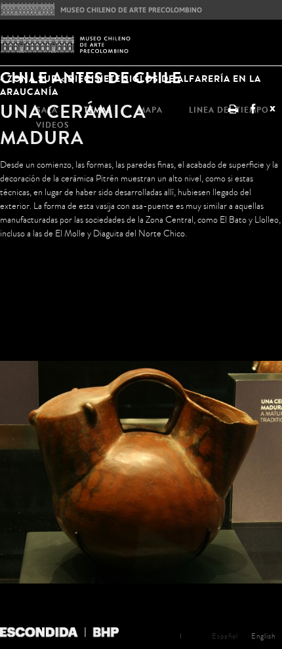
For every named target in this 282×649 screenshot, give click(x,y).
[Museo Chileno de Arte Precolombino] (141, 44)
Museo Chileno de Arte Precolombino (101, 9)
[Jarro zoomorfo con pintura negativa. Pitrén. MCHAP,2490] (141, 498)
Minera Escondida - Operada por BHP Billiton (59, 633)
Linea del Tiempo (229, 110)
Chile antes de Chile (91, 76)
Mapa (150, 110)
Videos (53, 125)
